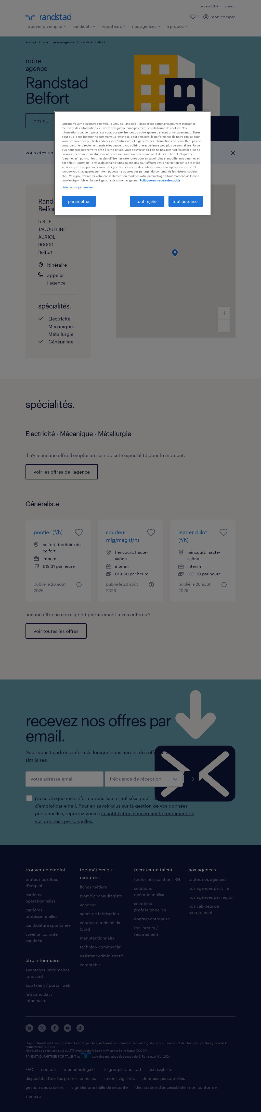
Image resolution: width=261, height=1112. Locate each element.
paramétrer (79, 201)
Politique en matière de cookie (160, 180)
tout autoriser (186, 201)
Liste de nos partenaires (77, 187)
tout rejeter (147, 201)
